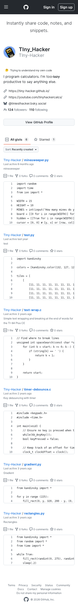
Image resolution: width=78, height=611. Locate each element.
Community (63, 585)
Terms (11, 585)
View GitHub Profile (39, 122)
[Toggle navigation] (6, 7)
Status (49, 585)
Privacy (23, 585)
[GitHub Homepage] (26, 599)
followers (18, 109)
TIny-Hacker (12, 160)
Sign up (66, 7)
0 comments (40, 176)
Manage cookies (51, 589)
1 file (10, 176)
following (38, 109)
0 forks (23, 176)
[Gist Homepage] (26, 7)
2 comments (40, 405)
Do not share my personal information (39, 593)
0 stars (58, 176)
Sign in (49, 7)
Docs (21, 589)
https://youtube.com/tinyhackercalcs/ (35, 97)
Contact (32, 589)
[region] (39, 203)
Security (36, 585)
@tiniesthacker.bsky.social (27, 103)
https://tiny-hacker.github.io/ (29, 91)
